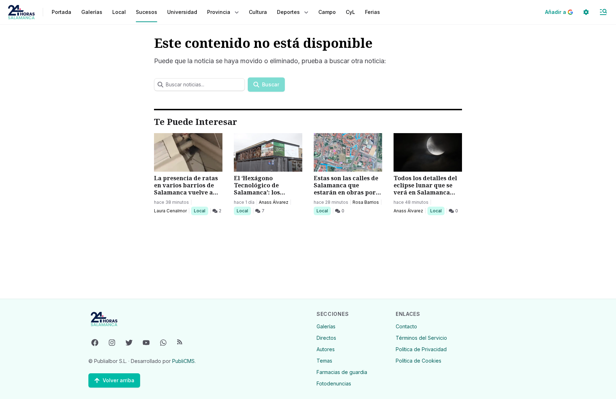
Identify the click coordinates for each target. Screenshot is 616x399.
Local (201, 210)
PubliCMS (183, 361)
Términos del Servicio (421, 338)
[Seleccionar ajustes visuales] (586, 12)
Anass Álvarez (273, 202)
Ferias (372, 12)
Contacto (406, 326)
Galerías (91, 12)
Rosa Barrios (366, 202)
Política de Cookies (418, 361)
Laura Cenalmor (170, 210)
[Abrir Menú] (603, 12)
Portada (61, 12)
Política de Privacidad (421, 349)
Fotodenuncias (334, 383)
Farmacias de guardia (342, 372)
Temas (324, 361)
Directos (326, 338)
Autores (326, 349)
